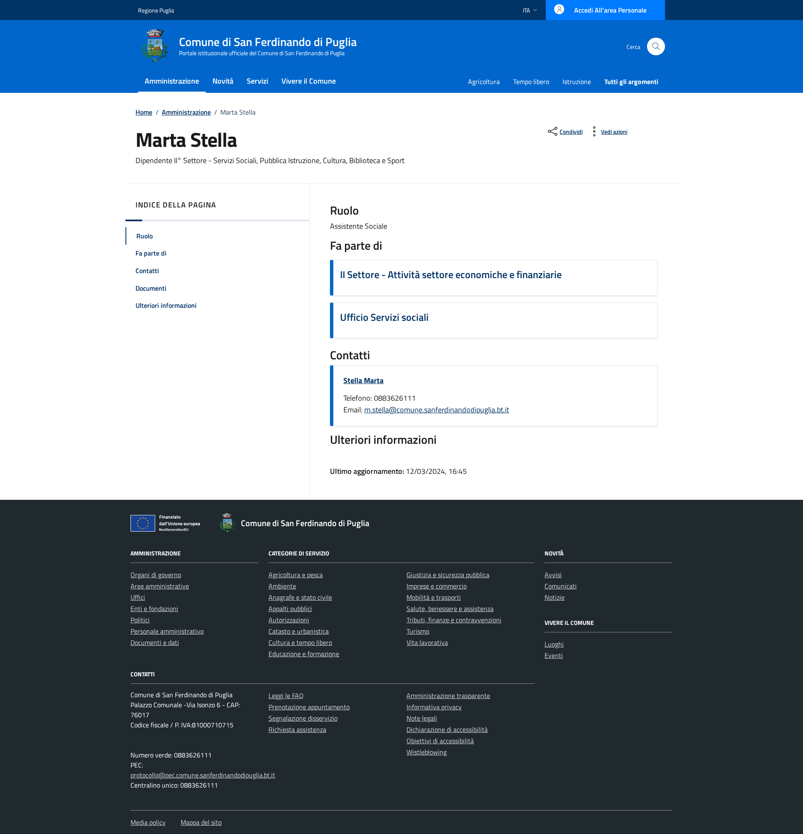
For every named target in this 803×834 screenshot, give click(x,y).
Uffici (137, 597)
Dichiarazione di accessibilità (447, 729)
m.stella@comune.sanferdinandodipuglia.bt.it (436, 409)
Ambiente (282, 586)
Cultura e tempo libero (300, 642)
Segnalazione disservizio (303, 718)
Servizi (257, 81)
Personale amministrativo (167, 631)
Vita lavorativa (427, 642)
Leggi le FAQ (286, 696)
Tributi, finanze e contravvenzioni (454, 620)
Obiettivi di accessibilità (440, 741)
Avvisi (553, 575)
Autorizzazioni (289, 620)
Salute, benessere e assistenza (450, 609)
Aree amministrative (159, 586)
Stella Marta (363, 380)
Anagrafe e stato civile (300, 597)
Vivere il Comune (308, 81)
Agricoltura (484, 82)
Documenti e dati (154, 642)
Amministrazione (172, 81)
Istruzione (577, 82)
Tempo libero (531, 82)
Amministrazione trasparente (448, 696)
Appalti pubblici (290, 609)
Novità (222, 81)
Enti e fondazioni (154, 609)
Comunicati (561, 586)
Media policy (148, 822)
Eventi (554, 655)
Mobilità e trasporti (434, 597)
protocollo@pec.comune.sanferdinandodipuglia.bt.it (202, 775)
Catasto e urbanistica (299, 631)
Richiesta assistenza (297, 729)
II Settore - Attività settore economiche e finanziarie (451, 274)
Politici (140, 620)
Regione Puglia (156, 10)
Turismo (418, 631)
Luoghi (554, 644)
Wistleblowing (427, 752)
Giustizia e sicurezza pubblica (448, 575)
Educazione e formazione (304, 654)
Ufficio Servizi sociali (384, 317)
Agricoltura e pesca (296, 575)
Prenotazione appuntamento (309, 707)
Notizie (555, 597)
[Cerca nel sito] (656, 47)
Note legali (422, 718)
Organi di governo (155, 575)
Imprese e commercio (437, 586)
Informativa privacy (434, 707)
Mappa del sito (201, 822)
